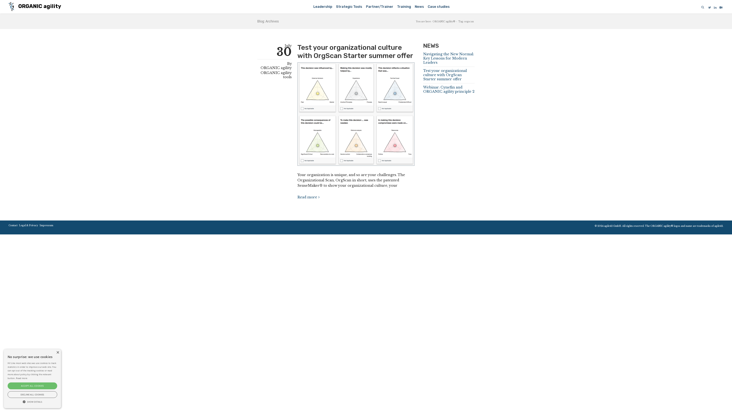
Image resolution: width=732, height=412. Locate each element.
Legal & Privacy (28, 225)
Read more (307, 197)
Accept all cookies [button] (32, 385)
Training (404, 7)
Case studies (439, 7)
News (419, 7)
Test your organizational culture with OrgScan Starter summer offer (355, 51)
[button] (32, 401)
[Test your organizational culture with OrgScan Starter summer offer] (356, 115)
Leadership (322, 7)
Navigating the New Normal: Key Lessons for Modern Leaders (448, 58)
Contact (13, 225)
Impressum (46, 225)
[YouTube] (721, 7)
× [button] (57, 352)
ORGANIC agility (39, 6)
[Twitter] (710, 7)
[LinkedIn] (715, 7)
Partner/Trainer (379, 7)
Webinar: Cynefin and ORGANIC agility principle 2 (448, 89)
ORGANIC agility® (444, 21)
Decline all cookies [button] (32, 394)
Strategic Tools (349, 7)
